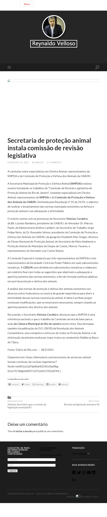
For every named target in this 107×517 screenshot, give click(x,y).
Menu (27, 4)
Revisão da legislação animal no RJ (81, 403)
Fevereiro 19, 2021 (18, 162)
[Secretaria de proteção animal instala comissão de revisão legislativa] (53, 105)
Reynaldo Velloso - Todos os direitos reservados (41, 494)
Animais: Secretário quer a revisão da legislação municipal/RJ (27, 404)
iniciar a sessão (24, 431)
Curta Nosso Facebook (48, 449)
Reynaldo (38, 162)
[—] (53, 31)
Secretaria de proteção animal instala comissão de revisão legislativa (49, 148)
